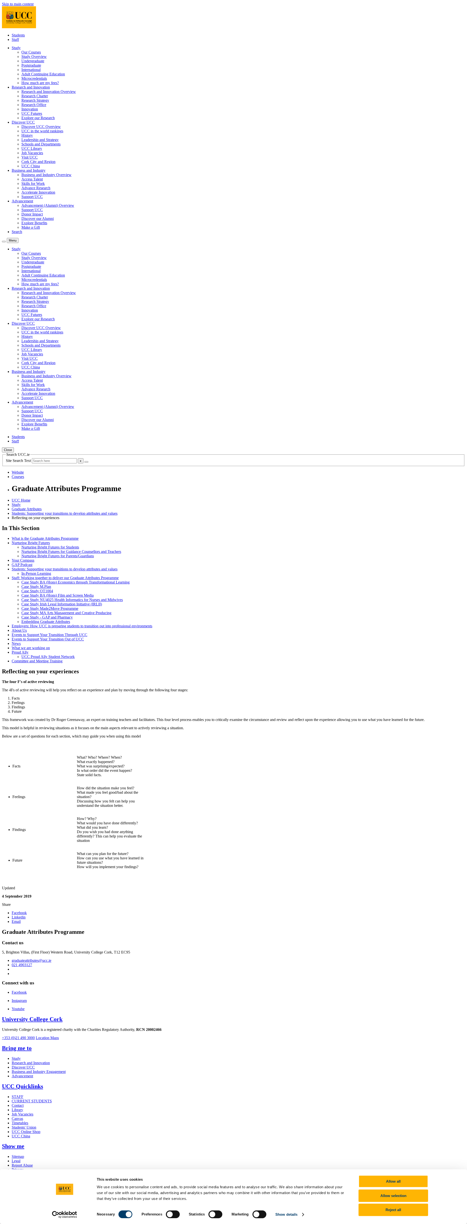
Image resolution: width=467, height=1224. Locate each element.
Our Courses (31, 52)
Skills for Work (33, 183)
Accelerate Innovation (38, 192)
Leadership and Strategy (40, 140)
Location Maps (47, 1038)
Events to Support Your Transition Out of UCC (48, 639)
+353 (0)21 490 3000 (18, 1038)
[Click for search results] (86, 462)
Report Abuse (22, 1165)
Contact (18, 1105)
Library (17, 1110)
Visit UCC (29, 157)
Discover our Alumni (37, 218)
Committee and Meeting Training (37, 661)
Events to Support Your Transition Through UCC (49, 635)
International (31, 70)
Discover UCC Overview (41, 127)
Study (16, 505)
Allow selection (393, 1196)
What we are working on (31, 648)
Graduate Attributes (27, 509)
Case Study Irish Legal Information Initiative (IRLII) (61, 604)
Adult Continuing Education (43, 74)
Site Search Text (19, 461)
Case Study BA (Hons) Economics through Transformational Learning (75, 582)
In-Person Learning (36, 573)
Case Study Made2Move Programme (49, 608)
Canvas (17, 1118)
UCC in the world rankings (42, 131)
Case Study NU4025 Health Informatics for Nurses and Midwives (72, 600)
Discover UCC (23, 1067)
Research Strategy (35, 100)
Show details (286, 1214)
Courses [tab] (18, 477)
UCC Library (31, 148)
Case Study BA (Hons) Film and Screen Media (57, 595)
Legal (16, 1161)
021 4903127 (22, 965)
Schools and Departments (41, 144)
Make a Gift (30, 227)
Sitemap (18, 1156)
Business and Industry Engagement (39, 1072)
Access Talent (32, 179)
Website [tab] (18, 472)
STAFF (17, 1097)
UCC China (30, 166)
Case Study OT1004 (37, 591)
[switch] (173, 1214)
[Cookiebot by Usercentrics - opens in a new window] (64, 1214)
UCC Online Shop (26, 1132)
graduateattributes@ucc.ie (31, 960)
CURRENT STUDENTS (32, 1101)
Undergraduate (32, 61)
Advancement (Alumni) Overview (47, 205)
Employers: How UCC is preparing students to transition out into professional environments (82, 626)
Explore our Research (38, 118)
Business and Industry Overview (46, 175)
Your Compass (23, 560)
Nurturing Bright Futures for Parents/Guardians (57, 556)
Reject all (393, 1210)
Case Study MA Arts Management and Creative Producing (66, 613)
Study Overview (34, 56)
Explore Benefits (34, 223)
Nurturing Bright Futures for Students (50, 547)
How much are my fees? (40, 83)
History (27, 135)
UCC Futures (31, 113)
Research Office (33, 105)
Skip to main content (18, 4)
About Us (19, 630)
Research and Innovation (31, 1063)
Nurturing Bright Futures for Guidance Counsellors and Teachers (71, 551)
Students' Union (24, 1127)
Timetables (20, 1123)
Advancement (22, 1076)
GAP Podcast (22, 565)
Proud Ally (20, 652)
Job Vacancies (32, 153)
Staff (15, 39)
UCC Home (21, 500)
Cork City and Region (38, 162)
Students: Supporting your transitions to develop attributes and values (64, 513)
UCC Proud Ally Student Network (48, 657)
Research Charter (34, 96)
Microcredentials (34, 78)
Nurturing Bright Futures (31, 543)
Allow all (393, 1181)
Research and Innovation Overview (48, 92)
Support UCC (32, 197)
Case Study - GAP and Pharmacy (47, 617)
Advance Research (35, 188)
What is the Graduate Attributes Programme (45, 538)
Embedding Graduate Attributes (45, 622)
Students (18, 35)
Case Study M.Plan (36, 587)
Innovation (29, 109)
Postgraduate (31, 65)
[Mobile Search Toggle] (4, 241)
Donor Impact (32, 214)
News (16, 643)
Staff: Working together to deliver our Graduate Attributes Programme (65, 578)
